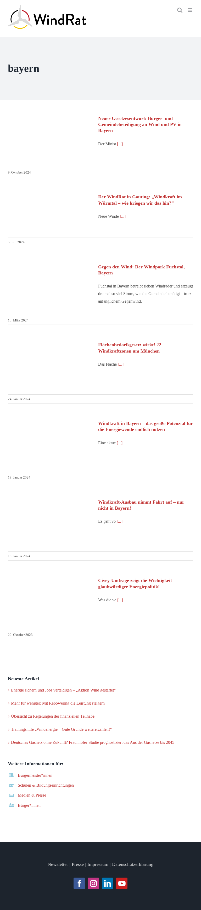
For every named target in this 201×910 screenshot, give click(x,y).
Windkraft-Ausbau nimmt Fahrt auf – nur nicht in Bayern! (50, 523)
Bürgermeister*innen (35, 775)
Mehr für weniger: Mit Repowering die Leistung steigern (58, 703)
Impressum (97, 864)
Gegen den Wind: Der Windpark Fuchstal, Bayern (50, 285)
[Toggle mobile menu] (190, 10)
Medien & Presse (32, 795)
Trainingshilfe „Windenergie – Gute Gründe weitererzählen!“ (61, 729)
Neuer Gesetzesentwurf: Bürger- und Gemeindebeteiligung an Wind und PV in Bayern (50, 139)
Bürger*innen (29, 805)
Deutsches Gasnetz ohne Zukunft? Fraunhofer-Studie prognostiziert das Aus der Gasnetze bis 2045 (92, 742)
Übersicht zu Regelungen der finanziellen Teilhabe (52, 716)
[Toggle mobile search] (179, 10)
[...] (120, 144)
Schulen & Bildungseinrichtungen (46, 785)
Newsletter (58, 864)
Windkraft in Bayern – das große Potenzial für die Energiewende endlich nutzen (50, 444)
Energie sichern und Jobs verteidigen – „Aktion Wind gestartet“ (63, 690)
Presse (78, 864)
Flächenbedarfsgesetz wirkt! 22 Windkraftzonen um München (50, 365)
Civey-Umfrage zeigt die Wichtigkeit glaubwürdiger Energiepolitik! (50, 601)
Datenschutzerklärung (132, 864)
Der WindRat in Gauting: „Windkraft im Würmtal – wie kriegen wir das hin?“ (50, 213)
